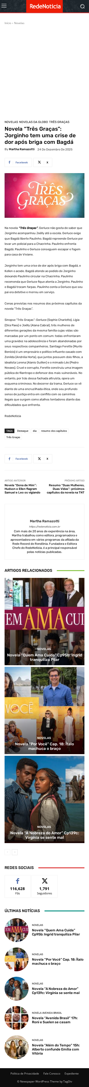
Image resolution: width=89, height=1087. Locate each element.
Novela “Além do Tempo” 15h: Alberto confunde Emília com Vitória (56, 1049)
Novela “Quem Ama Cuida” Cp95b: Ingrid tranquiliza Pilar (44, 657)
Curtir (17, 878)
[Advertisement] (44, 71)
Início (8, 23)
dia (35, 430)
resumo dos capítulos (54, 430)
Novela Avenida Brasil (47, 1013)
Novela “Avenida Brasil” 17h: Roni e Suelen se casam (55, 1020)
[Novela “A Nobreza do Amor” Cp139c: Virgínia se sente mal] (44, 799)
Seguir (44, 878)
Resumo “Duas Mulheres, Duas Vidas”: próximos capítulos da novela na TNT (65, 488)
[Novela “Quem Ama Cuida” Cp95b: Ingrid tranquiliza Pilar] (44, 621)
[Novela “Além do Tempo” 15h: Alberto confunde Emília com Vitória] (17, 1047)
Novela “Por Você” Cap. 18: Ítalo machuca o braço (44, 746)
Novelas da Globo (33, 121)
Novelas (19, 23)
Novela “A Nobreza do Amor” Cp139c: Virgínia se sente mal (44, 835)
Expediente (72, 1073)
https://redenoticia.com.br (44, 526)
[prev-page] (7, 852)
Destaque (22, 430)
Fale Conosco (51, 1073)
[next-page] (15, 852)
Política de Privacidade (24, 1073)
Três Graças (59, 121)
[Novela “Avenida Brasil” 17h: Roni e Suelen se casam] (17, 1018)
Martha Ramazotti (21, 149)
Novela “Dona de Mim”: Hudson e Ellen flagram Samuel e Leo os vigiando (22, 488)
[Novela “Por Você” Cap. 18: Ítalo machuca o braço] (44, 710)
